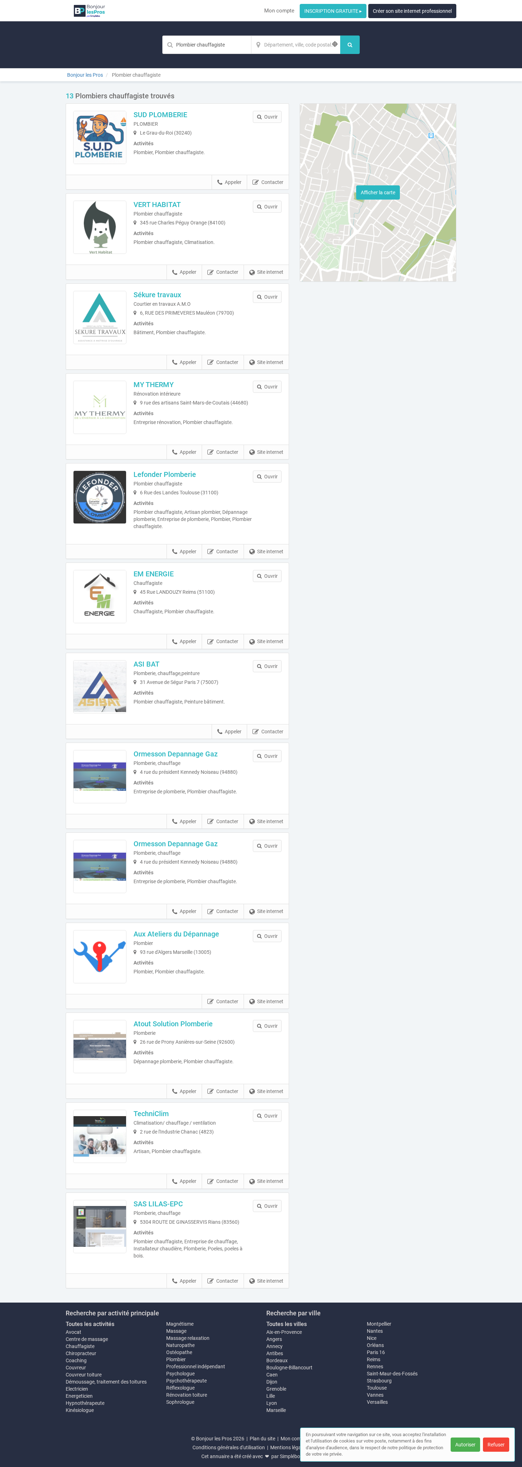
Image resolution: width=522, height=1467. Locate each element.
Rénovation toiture (186, 1395)
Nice (371, 1338)
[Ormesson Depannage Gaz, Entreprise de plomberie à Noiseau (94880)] (100, 776)
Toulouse (377, 1388)
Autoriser (465, 1444)
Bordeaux (277, 1360)
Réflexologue (180, 1388)
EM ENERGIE (154, 574)
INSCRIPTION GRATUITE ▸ (333, 11)
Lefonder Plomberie (165, 474)
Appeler (233, 182)
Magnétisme (180, 1324)
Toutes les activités (90, 1324)
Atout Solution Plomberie (173, 1024)
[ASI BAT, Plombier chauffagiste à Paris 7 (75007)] (100, 687)
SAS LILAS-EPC (158, 1204)
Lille (270, 1396)
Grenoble (276, 1389)
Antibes (274, 1353)
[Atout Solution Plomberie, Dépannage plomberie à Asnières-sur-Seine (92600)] (100, 1046)
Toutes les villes (286, 1324)
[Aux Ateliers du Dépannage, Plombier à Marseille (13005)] (100, 956)
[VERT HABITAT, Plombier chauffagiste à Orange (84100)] (100, 227)
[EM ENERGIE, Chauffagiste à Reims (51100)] (100, 596)
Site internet (270, 272)
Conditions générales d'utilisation (228, 1447)
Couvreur (76, 1367)
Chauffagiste (80, 1346)
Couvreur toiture (84, 1375)
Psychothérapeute (186, 1381)
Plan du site (262, 1438)
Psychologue (180, 1373)
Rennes (375, 1366)
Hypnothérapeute (85, 1403)
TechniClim (151, 1113)
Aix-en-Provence (284, 1332)
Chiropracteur (81, 1353)
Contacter (272, 182)
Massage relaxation (188, 1338)
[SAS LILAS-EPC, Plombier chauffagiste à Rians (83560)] (100, 1226)
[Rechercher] (350, 45)
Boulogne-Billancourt (289, 1367)
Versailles (377, 1402)
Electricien (77, 1389)
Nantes (375, 1331)
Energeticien (79, 1396)
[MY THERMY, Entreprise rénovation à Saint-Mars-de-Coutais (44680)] (100, 407)
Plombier (176, 1359)
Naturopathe (180, 1345)
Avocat (73, 1332)
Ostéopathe (179, 1352)
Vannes (375, 1395)
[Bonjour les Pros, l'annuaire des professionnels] (89, 10)
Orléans (375, 1345)
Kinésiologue (80, 1410)
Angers (274, 1339)
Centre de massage (87, 1339)
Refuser (496, 1444)
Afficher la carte (378, 192)
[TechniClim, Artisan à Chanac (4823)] (100, 1136)
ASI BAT (146, 664)
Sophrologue (180, 1402)
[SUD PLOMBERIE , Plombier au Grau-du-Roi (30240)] (100, 137)
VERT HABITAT (157, 204)
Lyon (271, 1403)
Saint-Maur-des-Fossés (392, 1373)
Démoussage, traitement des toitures (106, 1382)
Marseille (276, 1410)
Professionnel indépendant (195, 1366)
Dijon (271, 1382)
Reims (373, 1359)
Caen (272, 1375)
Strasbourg (379, 1381)
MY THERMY (154, 384)
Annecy (274, 1346)
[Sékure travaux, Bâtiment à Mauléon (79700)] (100, 317)
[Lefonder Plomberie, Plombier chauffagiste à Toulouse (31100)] (100, 497)
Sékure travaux (157, 294)
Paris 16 (376, 1352)
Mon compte (279, 10)
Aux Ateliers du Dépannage (176, 934)
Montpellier (379, 1324)
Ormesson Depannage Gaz (176, 754)
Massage (176, 1331)
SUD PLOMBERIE (160, 114)
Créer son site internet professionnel (412, 11)
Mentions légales (288, 1447)
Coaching (76, 1360)
